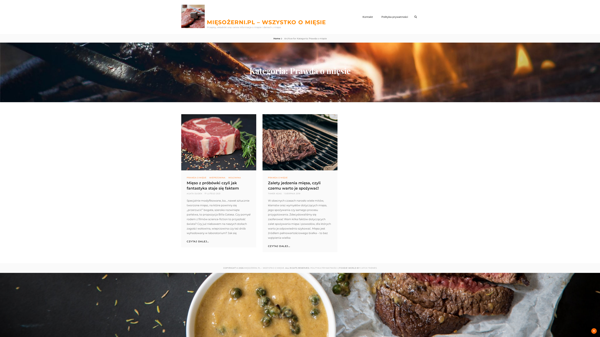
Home (276, 38)
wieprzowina (217, 177)
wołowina (234, 177)
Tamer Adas (275, 193)
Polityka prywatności (394, 16)
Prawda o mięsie (196, 177)
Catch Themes (368, 268)
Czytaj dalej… (198, 241)
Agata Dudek (194, 193)
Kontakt (367, 16)
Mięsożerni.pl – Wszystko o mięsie (266, 22)
